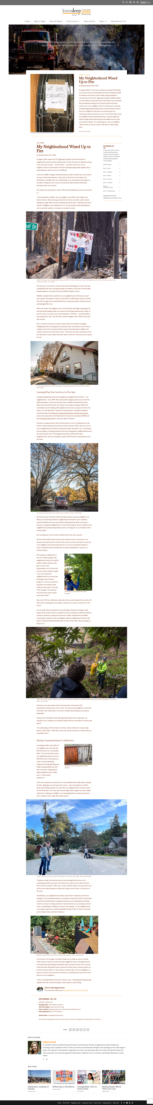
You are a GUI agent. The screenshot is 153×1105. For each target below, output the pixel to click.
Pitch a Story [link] (98, 1103)
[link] (123, 2)
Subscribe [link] (116, 1103)
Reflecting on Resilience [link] (64, 1087)
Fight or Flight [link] (39, 21)
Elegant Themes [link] (29, 1102)
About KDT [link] (66, 1103)
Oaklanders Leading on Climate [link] (38, 1088)
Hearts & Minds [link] (55, 21)
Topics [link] (101, 21)
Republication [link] (107, 1103)
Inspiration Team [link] (87, 1103)
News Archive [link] (89, 21)
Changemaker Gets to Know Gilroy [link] (87, 1088)
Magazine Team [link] (76, 1103)
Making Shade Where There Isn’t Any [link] (111, 1088)
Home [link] (27, 21)
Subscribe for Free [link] (118, 21)
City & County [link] (71, 21)
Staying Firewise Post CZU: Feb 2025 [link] (75, 990)
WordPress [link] (41, 1102)
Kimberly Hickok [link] (85, 86)
